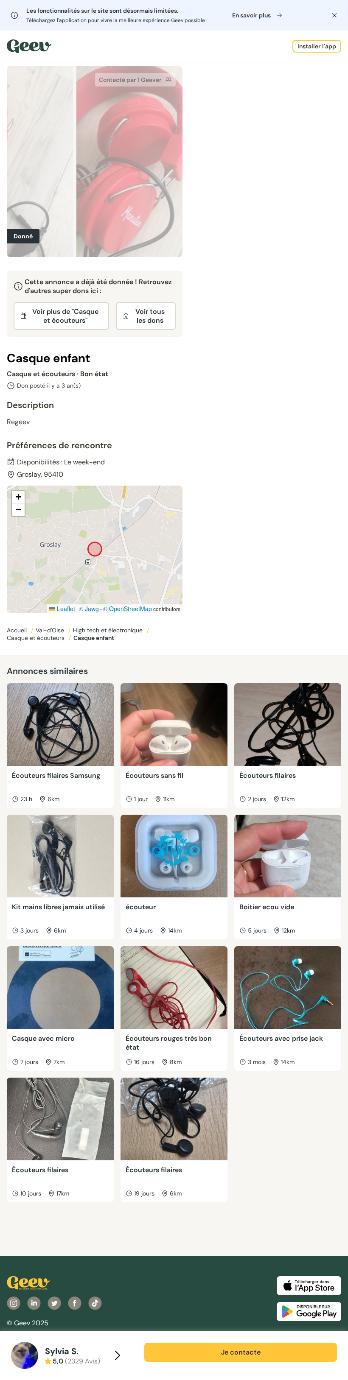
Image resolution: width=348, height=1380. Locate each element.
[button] (18, 497)
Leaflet (65, 608)
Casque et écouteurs (36, 638)
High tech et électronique (108, 630)
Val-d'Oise (51, 630)
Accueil (17, 630)
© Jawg (89, 608)
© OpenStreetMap (127, 608)
